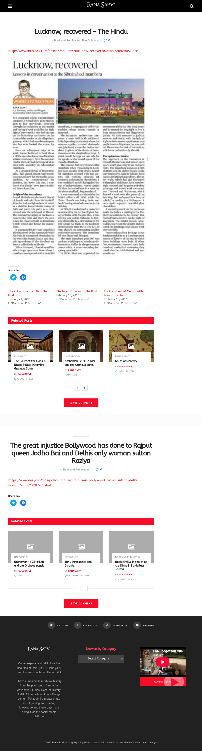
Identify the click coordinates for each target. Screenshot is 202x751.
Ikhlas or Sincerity (126, 361)
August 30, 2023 (126, 579)
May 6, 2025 (72, 374)
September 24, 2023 (77, 575)
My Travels (20, 356)
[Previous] (77, 388)
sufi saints (71, 557)
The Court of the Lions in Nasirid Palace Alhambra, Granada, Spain (30, 364)
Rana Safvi (24, 373)
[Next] (85, 388)
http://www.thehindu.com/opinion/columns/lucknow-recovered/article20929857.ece (73, 51)
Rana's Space (90, 40)
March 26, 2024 (125, 371)
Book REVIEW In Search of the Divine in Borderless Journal (131, 565)
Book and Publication (67, 40)
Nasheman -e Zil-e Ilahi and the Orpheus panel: (80, 363)
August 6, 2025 (24, 378)
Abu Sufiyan (151, 742)
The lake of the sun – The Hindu (77, 291)
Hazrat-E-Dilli (73, 356)
